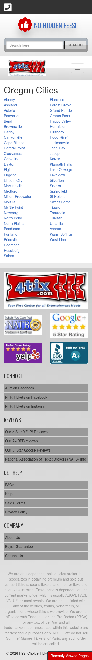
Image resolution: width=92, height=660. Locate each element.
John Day (57, 148)
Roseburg (12, 250)
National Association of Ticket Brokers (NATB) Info (45, 459)
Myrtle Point (13, 207)
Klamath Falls (61, 164)
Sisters (55, 185)
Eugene (10, 174)
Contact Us (14, 555)
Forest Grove (60, 104)
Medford (10, 191)
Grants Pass (60, 115)
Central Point (14, 148)
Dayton (9, 164)
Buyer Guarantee (19, 546)
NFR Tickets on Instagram (26, 406)
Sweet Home (60, 201)
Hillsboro (57, 131)
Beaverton (12, 115)
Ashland (10, 104)
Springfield (58, 191)
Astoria (9, 110)
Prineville (11, 239)
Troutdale (57, 212)
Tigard (55, 207)
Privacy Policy (16, 511)
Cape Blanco (14, 142)
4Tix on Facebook (19, 388)
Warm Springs (61, 234)
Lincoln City (13, 180)
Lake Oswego (61, 169)
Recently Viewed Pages (70, 655)
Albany (9, 99)
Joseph (56, 153)
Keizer (55, 158)
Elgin (8, 169)
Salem (9, 255)
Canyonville (13, 137)
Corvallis (11, 158)
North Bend (13, 218)
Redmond (12, 244)
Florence (57, 99)
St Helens (57, 196)
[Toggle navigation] (77, 68)
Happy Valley (60, 121)
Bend (8, 121)
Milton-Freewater (17, 196)
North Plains (14, 223)
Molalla (9, 201)
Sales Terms (15, 502)
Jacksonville (59, 142)
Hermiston (58, 126)
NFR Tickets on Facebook (26, 397)
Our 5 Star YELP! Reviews (26, 431)
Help (9, 493)
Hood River (59, 137)
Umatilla (56, 223)
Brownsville (13, 126)
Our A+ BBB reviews (21, 440)
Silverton (57, 180)
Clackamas (13, 153)
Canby (9, 131)
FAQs (9, 484)
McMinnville (13, 185)
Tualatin (56, 218)
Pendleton (12, 228)
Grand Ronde (61, 110)
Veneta (55, 228)
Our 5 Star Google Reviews (27, 450)
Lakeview (57, 174)
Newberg (11, 212)
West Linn (58, 239)
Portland (10, 234)
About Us (12, 537)
